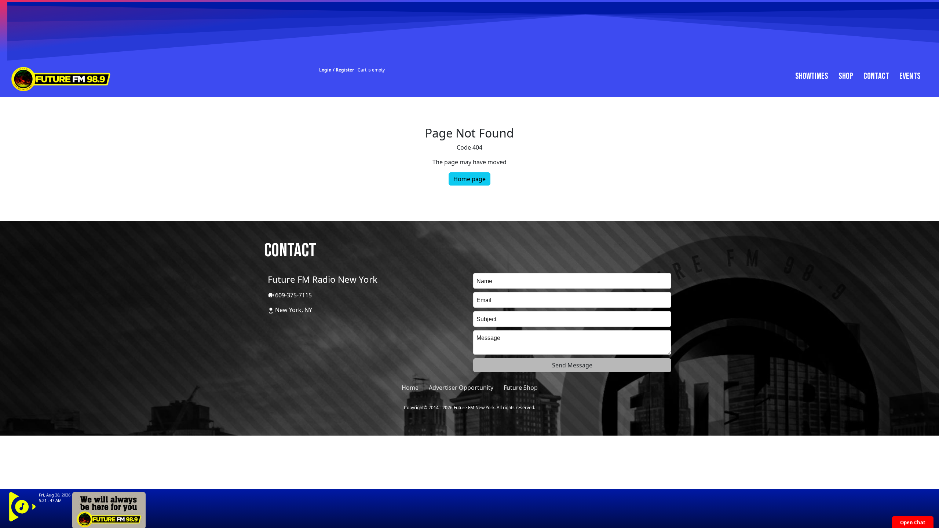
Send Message (572, 365)
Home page (469, 179)
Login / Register (336, 70)
